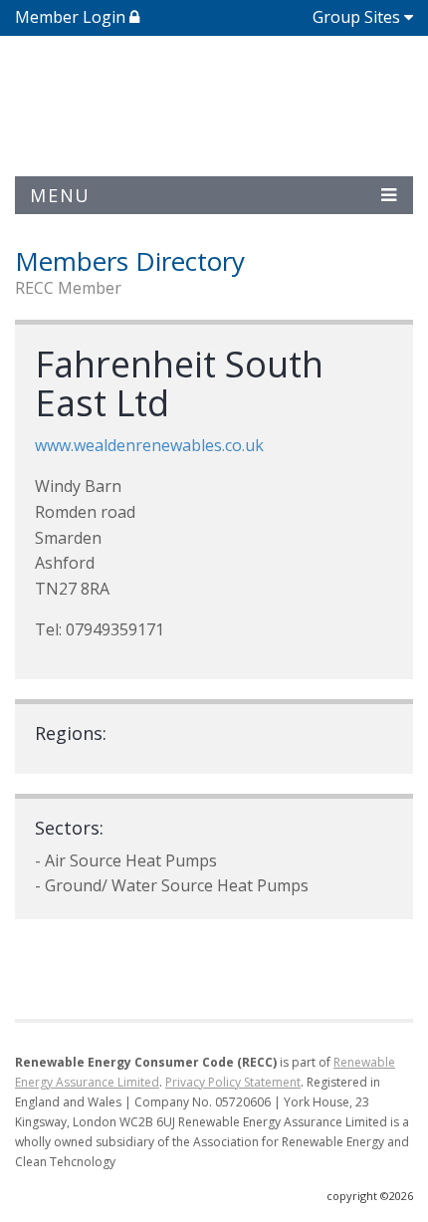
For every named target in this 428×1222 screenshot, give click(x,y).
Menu (60, 195)
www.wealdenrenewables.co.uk (149, 445)
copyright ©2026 (369, 1195)
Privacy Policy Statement (233, 1082)
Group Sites (356, 17)
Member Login (72, 17)
